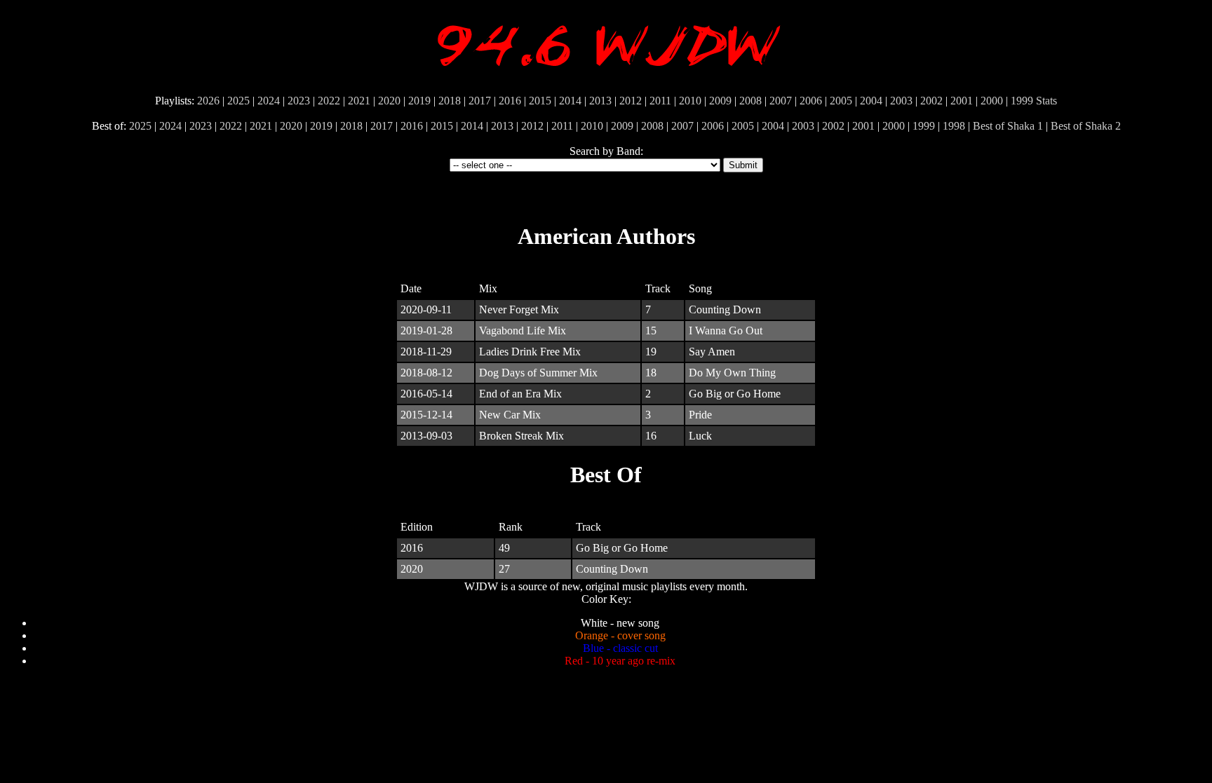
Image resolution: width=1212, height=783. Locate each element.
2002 (931, 101)
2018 (449, 101)
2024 (268, 101)
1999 (1022, 101)
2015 (540, 101)
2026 (208, 101)
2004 (871, 101)
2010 (690, 101)
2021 (359, 101)
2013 (600, 101)
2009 (720, 101)
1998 (954, 126)
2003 (901, 101)
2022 (329, 101)
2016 (510, 101)
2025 (238, 101)
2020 (389, 101)
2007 (780, 101)
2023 (299, 101)
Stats (1046, 101)
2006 (811, 101)
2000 (992, 101)
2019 (419, 101)
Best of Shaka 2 (1086, 126)
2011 (660, 101)
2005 (841, 101)
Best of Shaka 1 (1008, 126)
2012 (630, 101)
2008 (750, 101)
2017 (480, 101)
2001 (961, 101)
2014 (570, 101)
